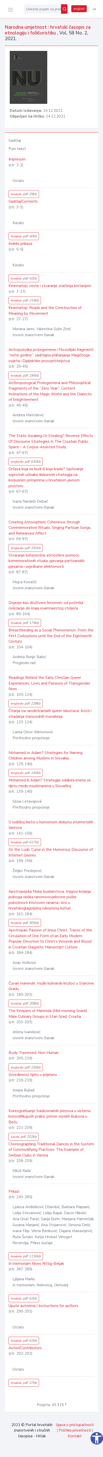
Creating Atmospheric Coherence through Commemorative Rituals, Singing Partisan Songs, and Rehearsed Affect (49, 528)
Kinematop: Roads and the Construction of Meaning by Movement (45, 310)
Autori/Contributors (25, 1347)
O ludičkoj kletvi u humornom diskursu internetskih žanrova (50, 825)
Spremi (64, 1450)
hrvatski (24, 194)
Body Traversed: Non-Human (33, 1052)
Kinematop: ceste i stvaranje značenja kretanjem (49, 285)
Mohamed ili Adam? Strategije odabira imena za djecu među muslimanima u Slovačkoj (49, 783)
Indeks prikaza (20, 243)
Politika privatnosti (75, 1430)
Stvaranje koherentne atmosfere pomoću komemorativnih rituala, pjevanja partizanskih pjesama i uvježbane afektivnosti (46, 561)
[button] (93, 9)
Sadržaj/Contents (23, 201)
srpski (23, 1136)
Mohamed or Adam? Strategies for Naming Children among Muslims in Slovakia (45, 755)
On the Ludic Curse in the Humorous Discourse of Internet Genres (50, 852)
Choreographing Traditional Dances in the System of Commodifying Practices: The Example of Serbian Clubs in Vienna (51, 1150)
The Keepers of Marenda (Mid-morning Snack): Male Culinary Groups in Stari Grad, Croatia (48, 1013)
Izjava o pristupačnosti (75, 1424)
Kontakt (75, 1436)
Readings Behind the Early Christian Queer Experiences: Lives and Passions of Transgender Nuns (49, 683)
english (79, 9)
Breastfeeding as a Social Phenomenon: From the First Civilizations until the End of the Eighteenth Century (51, 636)
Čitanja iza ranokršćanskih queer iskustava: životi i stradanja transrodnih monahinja (50, 713)
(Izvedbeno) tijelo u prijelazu (32, 1074)
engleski (25, 461)
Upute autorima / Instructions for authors (43, 1305)
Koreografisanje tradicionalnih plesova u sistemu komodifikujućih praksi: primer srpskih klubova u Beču (49, 1116)
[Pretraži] (64, 9)
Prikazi (13, 1191)
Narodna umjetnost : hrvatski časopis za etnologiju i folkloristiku (47, 30)
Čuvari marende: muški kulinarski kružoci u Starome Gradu (51, 986)
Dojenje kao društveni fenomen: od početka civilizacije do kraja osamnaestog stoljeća (45, 605)
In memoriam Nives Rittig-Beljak (36, 1263)
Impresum (17, 159)
